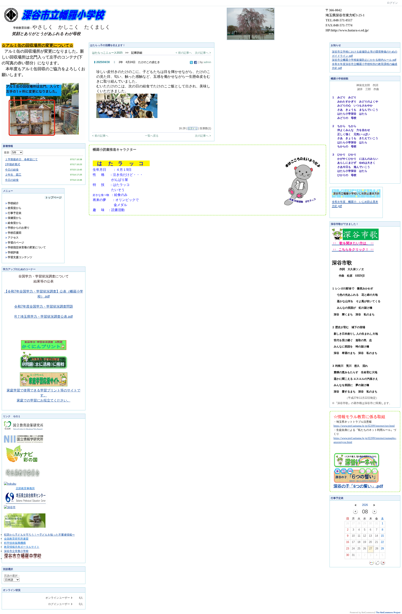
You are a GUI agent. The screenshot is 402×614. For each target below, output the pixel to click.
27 (353, 523)
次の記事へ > (203, 52)
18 (358, 542)
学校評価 (13, 252)
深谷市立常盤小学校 (16, 551)
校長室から (14, 208)
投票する (192, 128)
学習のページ (16, 242)
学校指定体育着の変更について (27, 247)
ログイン (392, 2)
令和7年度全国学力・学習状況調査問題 (43, 306)
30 (370, 523)
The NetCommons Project (388, 612)
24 (353, 548)
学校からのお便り (19, 227)
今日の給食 (12, 169)
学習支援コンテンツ (20, 257)
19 (364, 542)
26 (347, 523)
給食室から (14, 222)
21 (376, 542)
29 (364, 523)
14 (376, 535)
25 (358, 548)
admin (207, 62)
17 (353, 542)
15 (382, 535)
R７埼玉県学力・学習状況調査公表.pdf (43, 316)
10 (353, 535)
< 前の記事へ (184, 52)
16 (347, 542)
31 (376, 523)
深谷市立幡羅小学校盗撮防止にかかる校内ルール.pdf (364, 59)
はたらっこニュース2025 (107, 52)
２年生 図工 (13, 174)
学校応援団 (14, 232)
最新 (7, 152)
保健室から (14, 217)
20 (370, 542)
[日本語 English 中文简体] (11, 579)
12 (364, 535)
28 (358, 523)
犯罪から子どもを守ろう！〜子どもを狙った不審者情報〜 (39, 534)
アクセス (13, 237)
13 (370, 535)
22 (382, 542)
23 (347, 548)
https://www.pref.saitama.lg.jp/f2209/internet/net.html (364, 425)
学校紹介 (13, 203)
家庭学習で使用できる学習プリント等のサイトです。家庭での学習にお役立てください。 (43, 395)
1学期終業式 (12, 164)
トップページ (53, 197)
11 (359, 535)
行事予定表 (14, 213)
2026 (365, 504)
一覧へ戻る (151, 135)
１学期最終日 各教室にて (21, 159)
